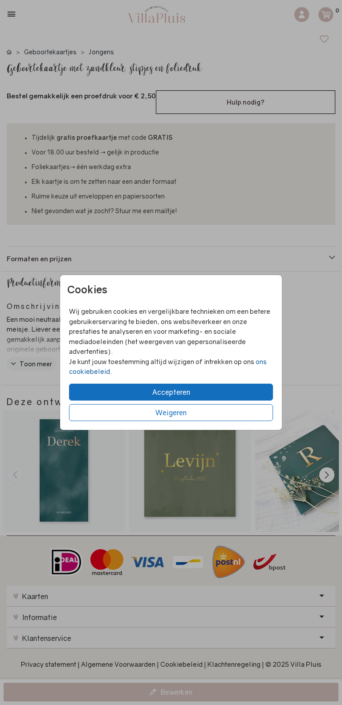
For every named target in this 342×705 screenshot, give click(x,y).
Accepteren (171, 392)
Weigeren (171, 412)
